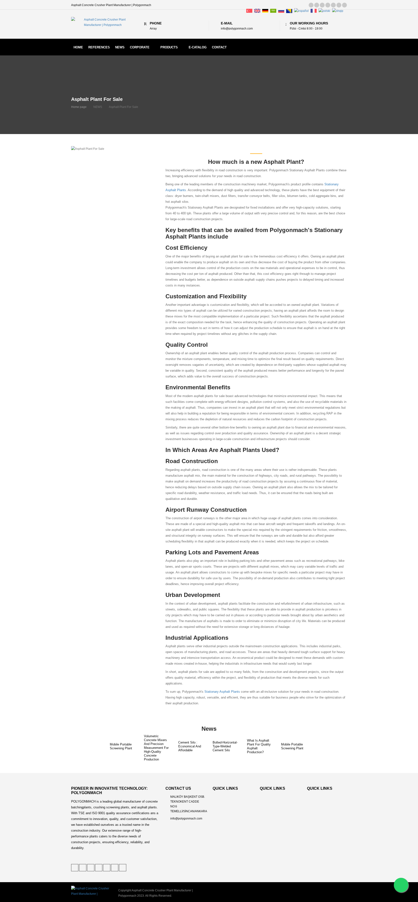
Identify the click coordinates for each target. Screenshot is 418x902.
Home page (79, 107)
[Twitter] (311, 5)
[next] (318, 747)
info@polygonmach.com (186, 818)
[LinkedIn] (322, 5)
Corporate (139, 47)
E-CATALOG (198, 47)
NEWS (120, 47)
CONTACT (219, 47)
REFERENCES (99, 47)
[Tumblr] (333, 5)
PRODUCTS (169, 47)
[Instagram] (338, 5)
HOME (78, 47)
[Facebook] (327, 5)
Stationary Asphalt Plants (222, 691)
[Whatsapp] (401, 885)
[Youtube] (344, 5)
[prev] (99, 747)
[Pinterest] (316, 5)
